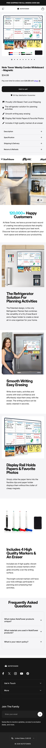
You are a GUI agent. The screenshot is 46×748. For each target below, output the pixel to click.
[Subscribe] (40, 714)
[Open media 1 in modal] (40, 18)
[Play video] (23, 185)
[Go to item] (11, 59)
